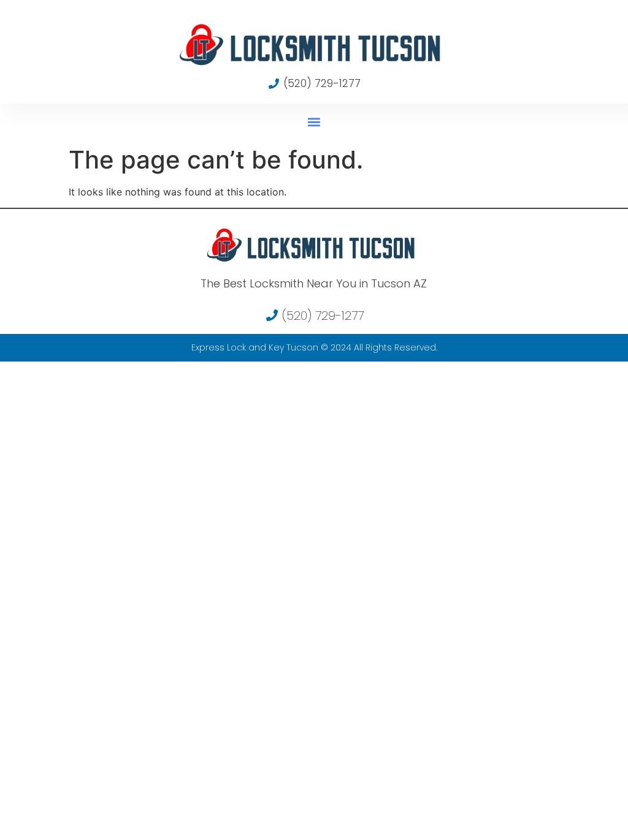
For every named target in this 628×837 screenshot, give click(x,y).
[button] (314, 122)
